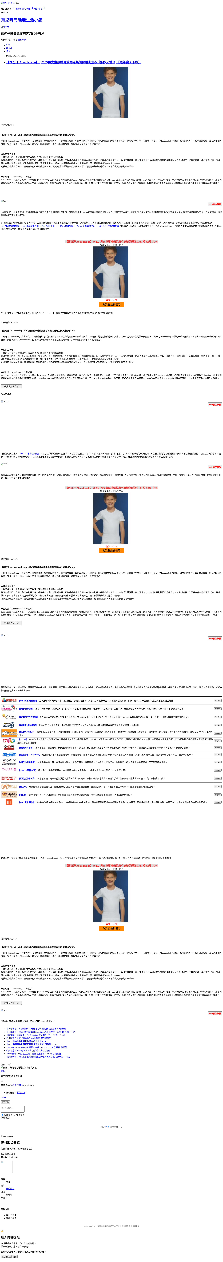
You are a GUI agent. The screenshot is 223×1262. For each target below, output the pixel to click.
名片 (8, 51)
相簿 (8, 45)
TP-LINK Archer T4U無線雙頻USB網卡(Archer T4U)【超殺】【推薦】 (37, 1047)
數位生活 (22, 40)
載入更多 (5, 1102)
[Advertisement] (111, 429)
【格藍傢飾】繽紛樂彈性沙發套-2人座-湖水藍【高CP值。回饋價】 (36, 1029)
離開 (15, 1257)
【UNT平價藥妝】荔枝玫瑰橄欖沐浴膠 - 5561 (26, 1041)
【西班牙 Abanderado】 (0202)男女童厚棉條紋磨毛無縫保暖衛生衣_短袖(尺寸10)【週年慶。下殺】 (73, 62)
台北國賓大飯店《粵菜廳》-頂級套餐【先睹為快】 (29, 1038)
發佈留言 (5, 1118)
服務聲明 (136, 1226)
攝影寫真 (21, 1093)
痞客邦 (15, 1085)
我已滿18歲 (6, 1257)
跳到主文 (5, 27)
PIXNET (92, 1226)
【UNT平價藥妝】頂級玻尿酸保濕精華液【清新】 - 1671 (32, 1044)
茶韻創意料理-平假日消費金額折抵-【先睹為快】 (28, 1050)
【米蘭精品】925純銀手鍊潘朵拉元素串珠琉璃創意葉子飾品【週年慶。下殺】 (41, 1032)
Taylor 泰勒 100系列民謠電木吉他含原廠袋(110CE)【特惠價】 (34, 1054)
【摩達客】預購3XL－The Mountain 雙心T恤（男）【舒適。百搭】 (36, 1035)
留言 (21, 1085)
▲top (3, 1097)
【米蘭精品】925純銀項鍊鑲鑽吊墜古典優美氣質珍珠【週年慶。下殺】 (38, 1057)
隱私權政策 (126, 1226)
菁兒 (3, 1071)
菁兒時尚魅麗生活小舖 (21, 20)
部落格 (9, 48)
